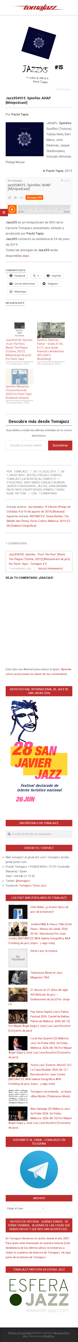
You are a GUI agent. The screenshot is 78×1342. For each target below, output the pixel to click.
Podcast (43, 475)
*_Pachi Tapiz (16, 475)
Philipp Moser (32, 489)
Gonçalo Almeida (53, 482)
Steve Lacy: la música (43, 951)
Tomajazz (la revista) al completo (31, 478)
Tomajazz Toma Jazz (32, 885)
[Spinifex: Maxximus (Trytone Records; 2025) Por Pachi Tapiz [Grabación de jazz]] (19, 377)
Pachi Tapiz (14, 489)
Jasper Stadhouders (21, 486)
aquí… (27, 256)
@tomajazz (23, 881)
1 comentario (47, 493)
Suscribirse (60, 445)
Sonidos (56, 475)
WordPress (49, 1336)
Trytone (20, 493)
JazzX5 (31, 475)
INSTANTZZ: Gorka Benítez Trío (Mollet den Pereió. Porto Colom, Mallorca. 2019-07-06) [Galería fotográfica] (39, 521)
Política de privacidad (19, 1332)
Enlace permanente (50, 568)
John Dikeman (57, 486)
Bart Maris (32, 482)
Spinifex (48, 489)
